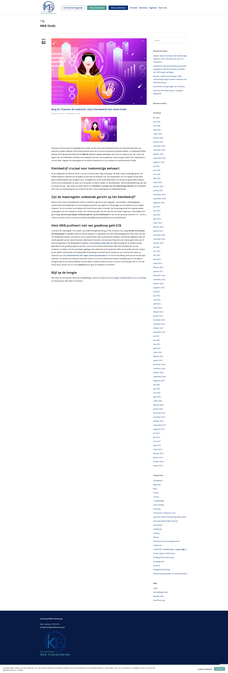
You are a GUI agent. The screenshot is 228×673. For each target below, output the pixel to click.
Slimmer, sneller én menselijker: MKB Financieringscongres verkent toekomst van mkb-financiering (170, 79)
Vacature (156, 565)
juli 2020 (156, 385)
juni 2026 (156, 122)
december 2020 (159, 364)
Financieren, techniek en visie (164, 513)
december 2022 (159, 275)
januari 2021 (158, 360)
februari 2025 (158, 186)
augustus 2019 (158, 429)
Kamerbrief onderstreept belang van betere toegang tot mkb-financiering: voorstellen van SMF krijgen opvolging (169, 69)
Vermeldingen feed (160, 592)
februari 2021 (158, 356)
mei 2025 (156, 174)
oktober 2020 (158, 372)
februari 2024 (158, 227)
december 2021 (159, 320)
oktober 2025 (158, 154)
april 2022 (157, 304)
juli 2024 (156, 206)
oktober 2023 (158, 243)
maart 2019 (157, 449)
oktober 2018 (158, 461)
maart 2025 (157, 182)
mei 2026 (156, 126)
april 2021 (157, 348)
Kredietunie (157, 529)
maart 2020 (157, 401)
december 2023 (159, 235)
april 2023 (157, 259)
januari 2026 (158, 142)
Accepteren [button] (219, 669)
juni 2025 (156, 170)
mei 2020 (156, 393)
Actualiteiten (70, 113)
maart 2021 (157, 352)
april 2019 (157, 445)
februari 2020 (158, 405)
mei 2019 (156, 441)
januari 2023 (158, 271)
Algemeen (157, 484)
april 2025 (157, 178)
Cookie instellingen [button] (205, 669)
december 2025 (159, 146)
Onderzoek (157, 545)
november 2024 (159, 194)
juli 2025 (156, 166)
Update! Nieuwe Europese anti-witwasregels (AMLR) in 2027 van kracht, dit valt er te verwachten (170, 59)
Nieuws (156, 537)
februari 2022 (158, 312)
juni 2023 (156, 251)
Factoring (156, 509)
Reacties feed (158, 596)
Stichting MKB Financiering (163, 557)
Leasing (156, 533)
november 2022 (159, 279)
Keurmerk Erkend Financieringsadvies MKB (169, 517)
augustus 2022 (158, 287)
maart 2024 (157, 223)
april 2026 (157, 130)
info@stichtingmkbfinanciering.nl (52, 627)
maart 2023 (157, 263)
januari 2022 (158, 316)
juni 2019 (156, 437)
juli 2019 (156, 433)
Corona (156, 493)
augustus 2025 (158, 162)
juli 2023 (156, 247)
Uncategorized (158, 561)
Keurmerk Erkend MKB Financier (165, 521)
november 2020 (159, 368)
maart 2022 (157, 308)
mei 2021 (156, 344)
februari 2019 (158, 453)
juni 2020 (156, 389)
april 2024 (157, 219)
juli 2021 (156, 336)
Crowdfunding (158, 501)
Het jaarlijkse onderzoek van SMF (103, 243)
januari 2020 (158, 409)
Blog (78, 113)
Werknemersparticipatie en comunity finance (170, 573)
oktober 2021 (158, 328)
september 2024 (159, 198)
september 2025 (159, 158)
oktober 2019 (158, 421)
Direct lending (158, 505)
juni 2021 (156, 340)
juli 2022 (156, 291)
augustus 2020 (158, 380)
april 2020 (157, 397)
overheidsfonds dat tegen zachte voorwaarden (86, 255)
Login (155, 588)
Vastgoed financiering (161, 569)
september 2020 (159, 376)
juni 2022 (156, 295)
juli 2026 (156, 117)
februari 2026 (158, 138)
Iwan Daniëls (59, 113)
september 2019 (159, 425)
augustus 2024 (158, 202)
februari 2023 (158, 267)
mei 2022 (156, 300)
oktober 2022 (158, 283)
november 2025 (159, 150)
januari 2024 (158, 231)
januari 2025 (158, 190)
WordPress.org (159, 600)
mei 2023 (156, 255)
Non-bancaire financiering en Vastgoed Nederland (168, 92)
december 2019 (159, 413)
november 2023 (159, 239)
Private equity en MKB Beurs (164, 553)
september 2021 (159, 332)
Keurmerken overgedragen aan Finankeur (169, 86)
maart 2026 (157, 134)
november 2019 (159, 417)
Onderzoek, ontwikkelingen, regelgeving (170, 549)
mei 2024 (156, 215)
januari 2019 (158, 457)
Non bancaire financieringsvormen (166, 541)
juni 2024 (156, 211)
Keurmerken (158, 525)
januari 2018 (158, 465)
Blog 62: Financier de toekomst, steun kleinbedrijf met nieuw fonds (88, 109)
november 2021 (159, 324)
